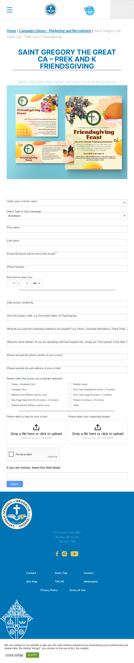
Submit (14, 484)
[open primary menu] (9, 10)
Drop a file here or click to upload (36, 434)
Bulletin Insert (80, 384)
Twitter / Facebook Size (23, 384)
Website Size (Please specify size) (29, 394)
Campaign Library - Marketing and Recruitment (55, 31)
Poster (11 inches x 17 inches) (88, 400)
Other (76, 405)
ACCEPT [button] (32, 655)
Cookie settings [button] (14, 655)
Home (11, 31)
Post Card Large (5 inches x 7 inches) (92, 394)
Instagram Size (19, 389)
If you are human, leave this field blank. (34, 467)
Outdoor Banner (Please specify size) (30, 405)
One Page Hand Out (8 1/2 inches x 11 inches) (34, 400)
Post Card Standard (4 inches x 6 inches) (94, 389)
